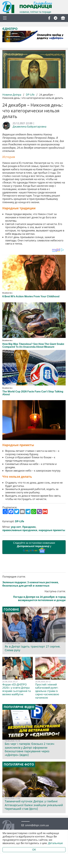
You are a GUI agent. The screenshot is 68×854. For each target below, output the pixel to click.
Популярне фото (19, 764)
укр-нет (16, 527)
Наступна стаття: (39, 596)
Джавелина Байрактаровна (29, 126)
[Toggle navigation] (4, 18)
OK (34, 849)
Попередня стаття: (30, 581)
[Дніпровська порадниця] (10, 826)
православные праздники (19, 530)
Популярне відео (19, 707)
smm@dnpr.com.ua (37, 825)
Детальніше (55, 843)
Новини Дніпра (12, 94)
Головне (11, 609)
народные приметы (52, 530)
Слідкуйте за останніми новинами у (34, 546)
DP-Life (30, 94)
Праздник (29, 527)
